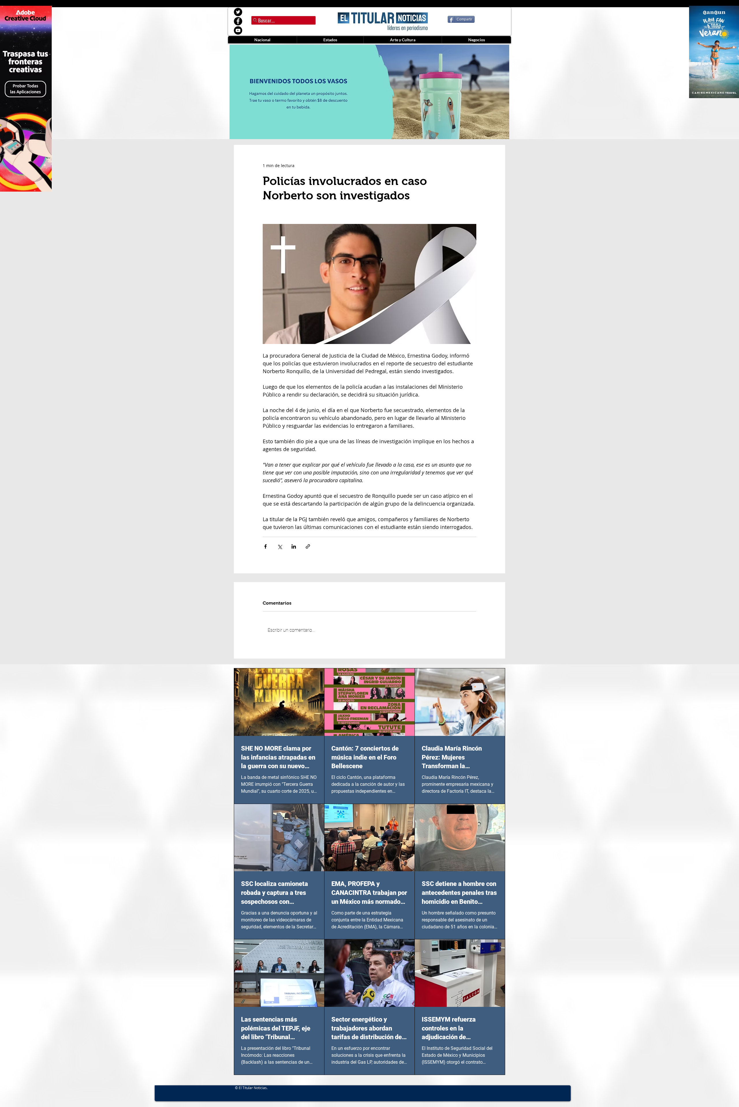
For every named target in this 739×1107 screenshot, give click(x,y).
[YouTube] (238, 30)
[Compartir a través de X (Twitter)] (279, 546)
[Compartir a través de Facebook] (265, 546)
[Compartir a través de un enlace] (308, 546)
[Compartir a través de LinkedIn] (293, 546)
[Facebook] (238, 21)
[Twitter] (238, 12)
